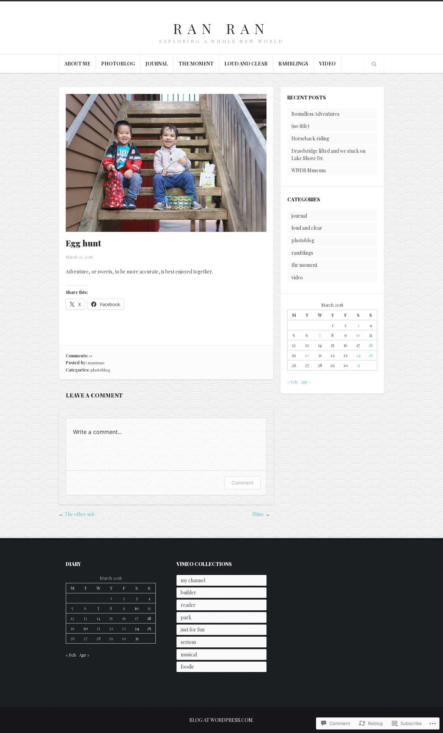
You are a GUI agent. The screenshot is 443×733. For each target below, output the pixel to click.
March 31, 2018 (79, 257)
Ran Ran (221, 28)
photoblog (118, 63)
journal (157, 63)
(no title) (300, 126)
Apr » (306, 382)
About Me (77, 63)
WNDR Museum (308, 170)
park (186, 617)
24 (358, 355)
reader (188, 605)
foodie (187, 666)
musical (189, 654)
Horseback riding (310, 138)
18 (371, 345)
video (327, 63)
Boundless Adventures (315, 114)
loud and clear (246, 63)
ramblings (293, 63)
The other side (80, 514)
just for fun (193, 629)
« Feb (292, 382)
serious (188, 642)
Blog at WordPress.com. (221, 720)
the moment (196, 63)
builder (188, 592)
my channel (193, 580)
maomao (96, 362)
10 (358, 335)
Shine (258, 514)
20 (307, 355)
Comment (242, 483)
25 (371, 355)
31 (358, 365)
